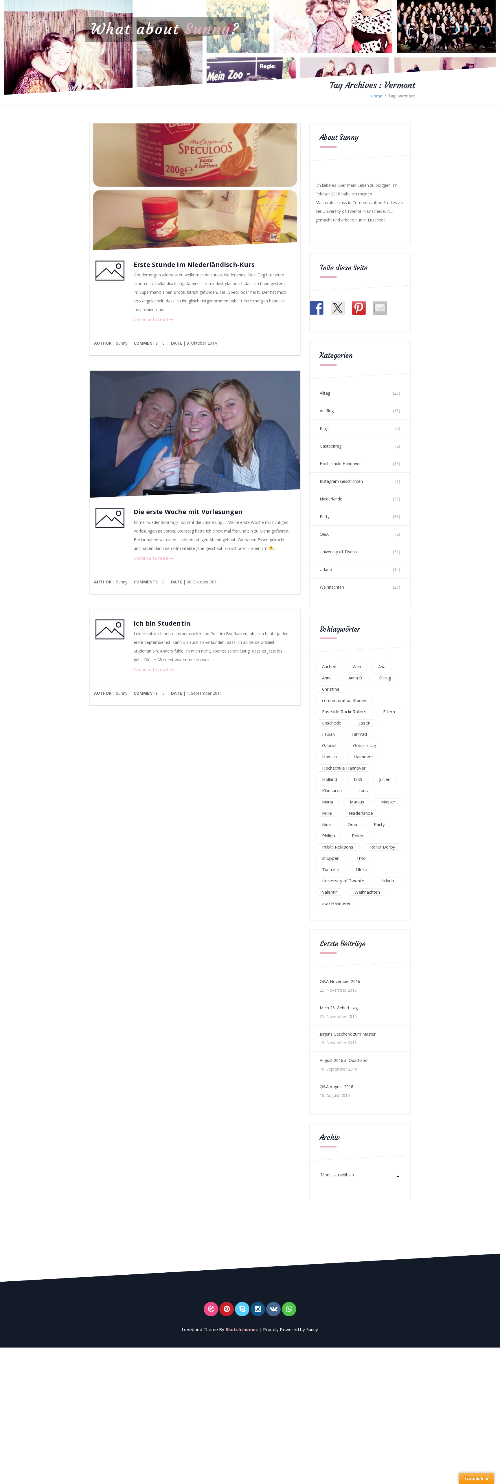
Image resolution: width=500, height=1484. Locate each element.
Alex (357, 666)
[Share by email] (380, 308)
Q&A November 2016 (340, 981)
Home (376, 96)
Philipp (328, 835)
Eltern (389, 711)
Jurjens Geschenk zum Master (348, 1034)
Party (325, 516)
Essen (364, 723)
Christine (330, 689)
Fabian (328, 734)
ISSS (358, 779)
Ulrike (361, 869)
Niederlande (331, 499)
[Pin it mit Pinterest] (359, 308)
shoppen (330, 858)
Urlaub (326, 569)
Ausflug (327, 410)
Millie (327, 813)
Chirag (385, 678)
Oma (352, 824)
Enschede (331, 723)
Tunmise (330, 869)
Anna (327, 678)
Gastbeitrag (330, 446)
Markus (357, 802)
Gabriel (329, 745)
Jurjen (384, 779)
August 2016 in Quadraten (344, 1060)
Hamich (329, 756)
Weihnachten (332, 587)
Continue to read (151, 319)
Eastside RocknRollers (344, 711)
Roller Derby (382, 847)
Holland (329, 779)
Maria (327, 802)
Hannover (363, 756)
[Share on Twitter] (338, 308)
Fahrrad (359, 734)
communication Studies (344, 700)
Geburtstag (364, 745)
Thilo (361, 858)
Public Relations (337, 847)
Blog (324, 428)
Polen (357, 835)
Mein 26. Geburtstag (339, 1007)
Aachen (329, 666)
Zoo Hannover (336, 903)
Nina (326, 824)
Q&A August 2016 (336, 1086)
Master (388, 802)
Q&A (324, 534)
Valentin (330, 892)
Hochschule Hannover (340, 463)
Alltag (325, 393)
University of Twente (339, 552)
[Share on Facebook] (316, 308)
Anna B (355, 678)
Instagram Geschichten (341, 481)
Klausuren (332, 790)
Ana (381, 666)
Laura (364, 790)
